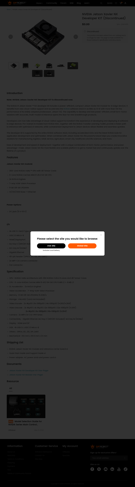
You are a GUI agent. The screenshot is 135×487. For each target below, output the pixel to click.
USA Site (51, 245)
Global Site (82, 245)
